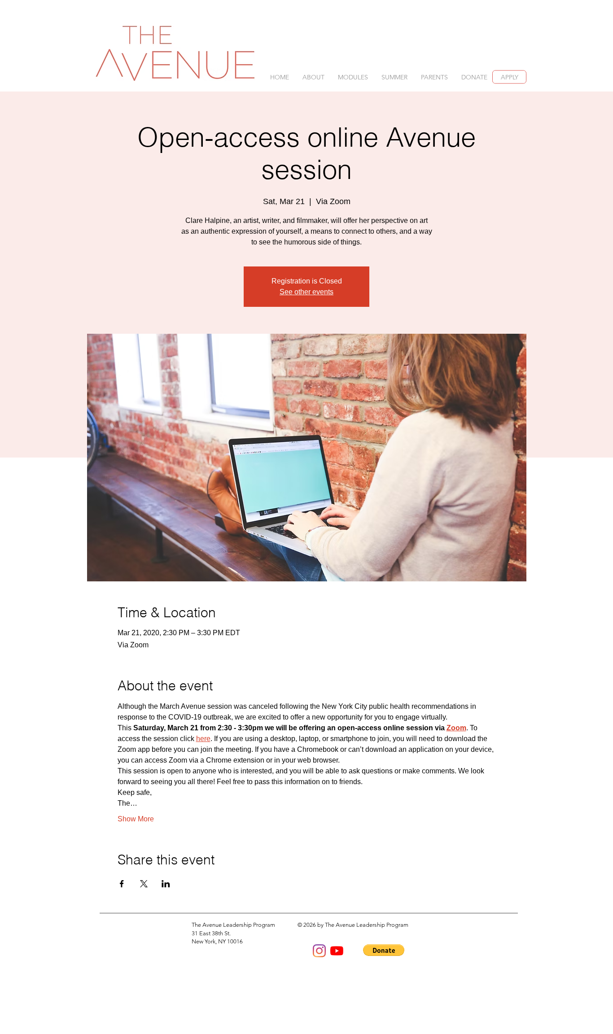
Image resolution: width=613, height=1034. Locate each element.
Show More (136, 819)
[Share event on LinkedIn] (166, 883)
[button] (313, 77)
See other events (306, 292)
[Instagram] (319, 950)
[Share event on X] (144, 883)
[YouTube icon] (336, 950)
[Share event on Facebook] (122, 883)
